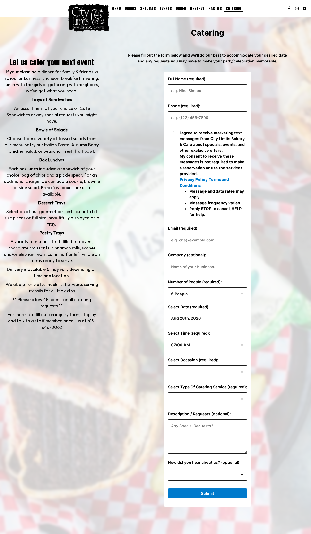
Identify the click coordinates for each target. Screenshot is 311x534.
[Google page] (305, 8)
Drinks (130, 8)
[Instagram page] (297, 8)
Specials (148, 8)
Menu (116, 8)
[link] (88, 18)
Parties (215, 8)
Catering (233, 8)
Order (181, 8)
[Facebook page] (289, 8)
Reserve (197, 8)
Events (166, 8)
